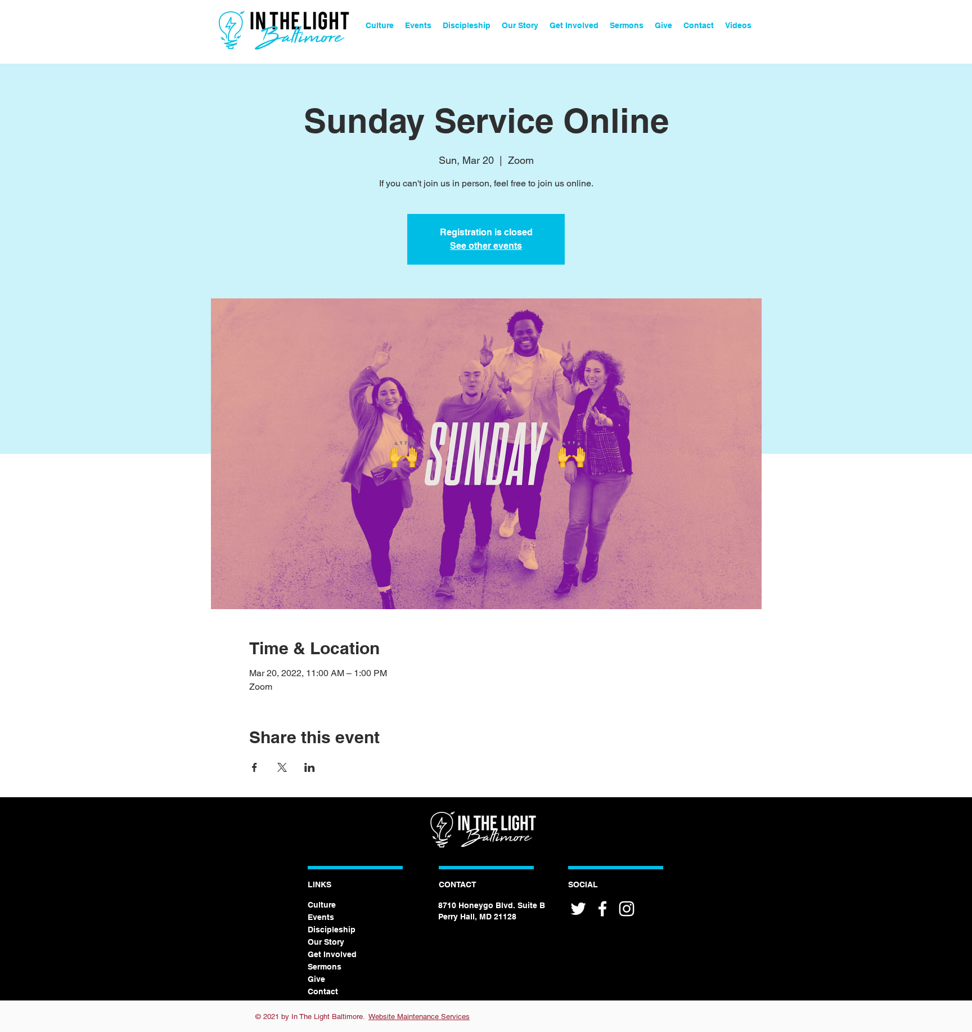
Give (316, 979)
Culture (322, 904)
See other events (486, 245)
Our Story (326, 941)
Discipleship (332, 929)
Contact (323, 991)
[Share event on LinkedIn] (309, 767)
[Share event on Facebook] (254, 767)
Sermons (324, 966)
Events (321, 917)
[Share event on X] (282, 767)
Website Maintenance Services (419, 1016)
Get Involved (332, 954)
